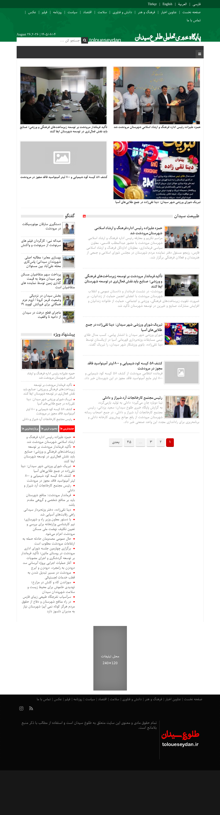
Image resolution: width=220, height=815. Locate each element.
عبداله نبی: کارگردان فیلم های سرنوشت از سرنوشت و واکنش (41, 243)
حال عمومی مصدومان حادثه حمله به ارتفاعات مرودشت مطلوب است (49, 541)
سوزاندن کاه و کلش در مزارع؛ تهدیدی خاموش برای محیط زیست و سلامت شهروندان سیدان (51, 587)
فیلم (44, 12)
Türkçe (152, 4)
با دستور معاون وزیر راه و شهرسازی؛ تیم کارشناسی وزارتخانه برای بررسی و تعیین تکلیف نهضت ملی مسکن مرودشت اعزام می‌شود (49, 526)
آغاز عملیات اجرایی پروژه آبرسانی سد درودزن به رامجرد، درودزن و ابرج (49, 565)
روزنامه (57, 12)
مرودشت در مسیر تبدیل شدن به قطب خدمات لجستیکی (51, 575)
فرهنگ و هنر (146, 12)
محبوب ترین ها (49, 429)
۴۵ (129, 442)
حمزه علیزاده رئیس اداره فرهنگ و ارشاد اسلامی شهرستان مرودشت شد (128, 231)
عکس (32, 12)
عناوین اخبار (169, 12)
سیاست (72, 12)
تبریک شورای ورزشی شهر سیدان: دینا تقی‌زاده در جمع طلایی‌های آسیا (51, 401)
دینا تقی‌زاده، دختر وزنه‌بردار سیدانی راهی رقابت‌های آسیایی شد (49, 512)
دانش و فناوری (122, 12)
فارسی (197, 4)
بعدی (115, 442)
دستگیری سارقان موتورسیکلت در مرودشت (41, 226)
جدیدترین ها (67, 429)
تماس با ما (194, 20)
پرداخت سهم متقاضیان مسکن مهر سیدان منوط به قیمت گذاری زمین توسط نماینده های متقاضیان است (48, 281)
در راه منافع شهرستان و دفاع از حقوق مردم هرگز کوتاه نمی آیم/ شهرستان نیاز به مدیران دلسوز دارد (48, 606)
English (167, 4)
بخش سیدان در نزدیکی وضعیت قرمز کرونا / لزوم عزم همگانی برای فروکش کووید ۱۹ (41, 300)
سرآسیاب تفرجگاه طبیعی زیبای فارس (47, 597)
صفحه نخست (191, 12)
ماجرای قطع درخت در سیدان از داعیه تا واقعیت (42, 314)
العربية (182, 4)
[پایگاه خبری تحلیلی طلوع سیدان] (167, 38)
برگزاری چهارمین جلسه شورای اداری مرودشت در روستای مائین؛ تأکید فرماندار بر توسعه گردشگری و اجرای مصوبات (48, 553)
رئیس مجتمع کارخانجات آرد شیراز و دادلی (132, 397)
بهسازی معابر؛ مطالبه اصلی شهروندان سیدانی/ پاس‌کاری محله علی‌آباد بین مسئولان (42, 262)
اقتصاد (87, 12)
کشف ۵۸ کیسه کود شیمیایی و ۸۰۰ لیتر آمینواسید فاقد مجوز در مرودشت (124, 366)
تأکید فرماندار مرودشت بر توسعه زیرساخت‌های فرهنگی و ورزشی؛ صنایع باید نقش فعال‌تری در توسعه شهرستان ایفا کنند (124, 281)
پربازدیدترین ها (30, 429)
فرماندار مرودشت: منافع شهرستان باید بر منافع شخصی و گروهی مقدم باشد (50, 500)
